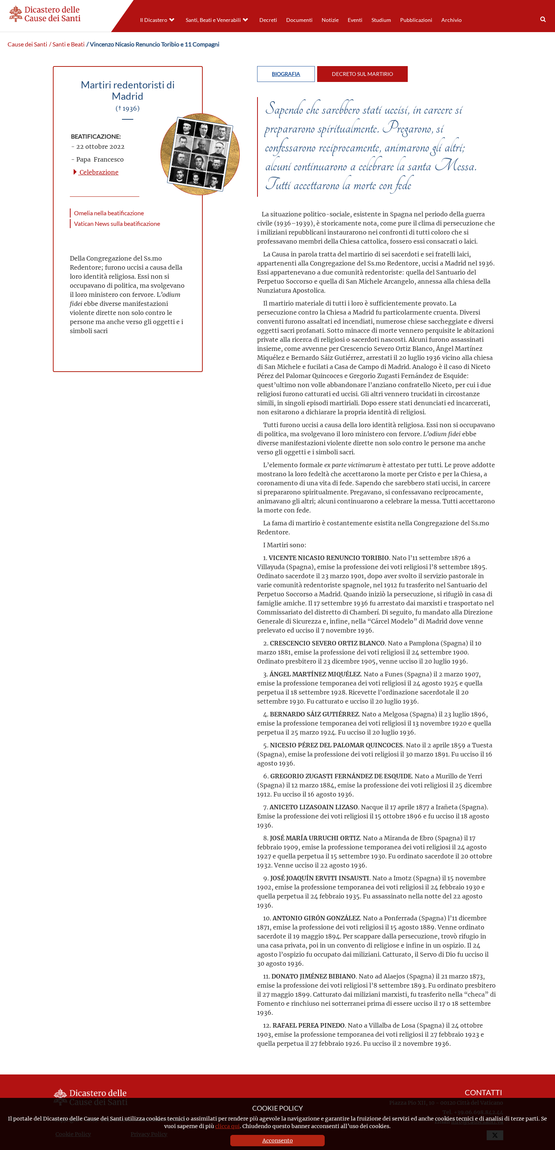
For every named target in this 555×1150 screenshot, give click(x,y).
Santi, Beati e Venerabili (213, 20)
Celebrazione (98, 172)
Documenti (299, 20)
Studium (381, 20)
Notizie (330, 20)
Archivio (451, 20)
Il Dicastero (153, 20)
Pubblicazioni (416, 20)
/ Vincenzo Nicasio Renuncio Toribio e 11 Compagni (152, 44)
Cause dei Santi (27, 44)
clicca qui (227, 1126)
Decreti (268, 20)
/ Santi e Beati (67, 44)
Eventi (355, 20)
